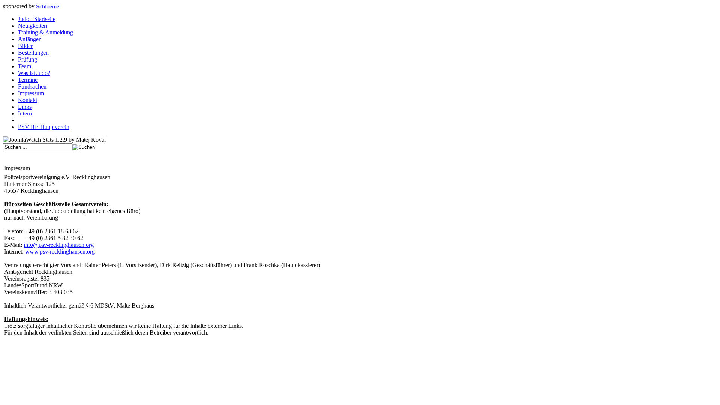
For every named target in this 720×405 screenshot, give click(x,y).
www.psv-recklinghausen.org (60, 251)
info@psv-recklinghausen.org (59, 245)
